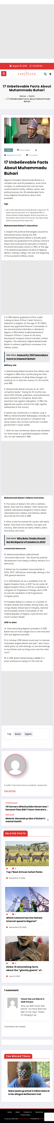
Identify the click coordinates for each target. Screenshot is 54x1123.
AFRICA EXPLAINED (24, 1119)
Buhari (22, 150)
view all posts (10, 791)
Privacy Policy (25, 1115)
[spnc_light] (50, 74)
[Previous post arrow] (47, 806)
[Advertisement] (27, 31)
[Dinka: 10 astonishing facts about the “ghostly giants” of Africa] (27, 948)
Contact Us (28, 1112)
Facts (9, 150)
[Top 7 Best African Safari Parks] (27, 853)
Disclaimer (39, 1112)
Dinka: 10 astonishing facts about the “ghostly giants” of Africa (23, 968)
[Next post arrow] (47, 820)
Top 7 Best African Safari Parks (24, 872)
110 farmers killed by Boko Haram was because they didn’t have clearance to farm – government (26, 808)
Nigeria (27, 150)
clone (37, 658)
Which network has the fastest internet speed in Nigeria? (24, 919)
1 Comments (33, 155)
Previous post (12, 803)
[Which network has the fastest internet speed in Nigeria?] (27, 899)
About (18, 1112)
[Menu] (3, 73)
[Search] (45, 74)
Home (9, 1112)
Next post (10, 815)
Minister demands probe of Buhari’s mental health (25, 820)
